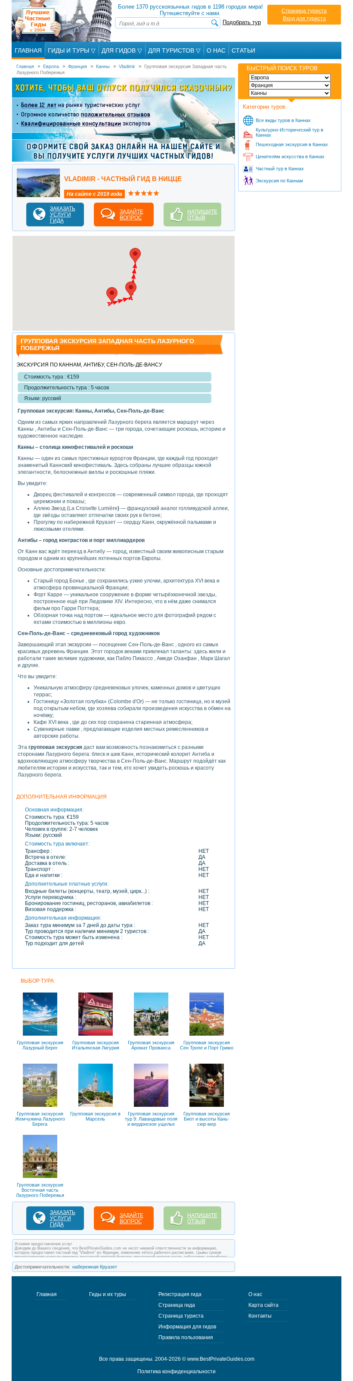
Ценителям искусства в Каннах (290, 156)
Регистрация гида (179, 1294)
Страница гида (176, 1305)
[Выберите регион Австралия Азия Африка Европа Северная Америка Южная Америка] (290, 77)
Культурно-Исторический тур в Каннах (289, 132)
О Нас (216, 50)
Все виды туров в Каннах (283, 120)
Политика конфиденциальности (176, 1371)
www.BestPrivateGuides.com (220, 1359)
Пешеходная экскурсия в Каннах (292, 144)
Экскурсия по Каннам (279, 180)
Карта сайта (263, 1305)
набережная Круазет (94, 1266)
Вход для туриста (304, 19)
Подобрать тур (242, 22)
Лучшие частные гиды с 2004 (63, 21)
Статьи (243, 50)
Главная (28, 50)
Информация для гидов (187, 1327)
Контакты (260, 1316)
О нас (255, 1294)
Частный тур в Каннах (280, 168)
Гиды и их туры (107, 1294)
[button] (112, 295)
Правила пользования (185, 1337)
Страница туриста (304, 11)
